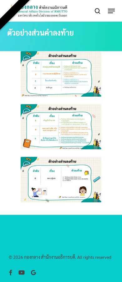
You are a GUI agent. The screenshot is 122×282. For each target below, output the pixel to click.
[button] (111, 11)
